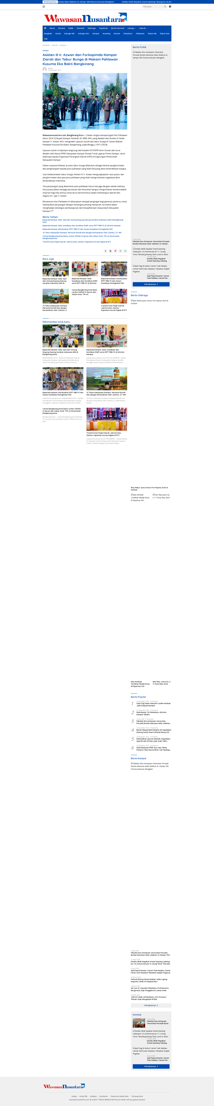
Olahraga (92, 28)
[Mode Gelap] (170, 6)
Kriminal (61, 28)
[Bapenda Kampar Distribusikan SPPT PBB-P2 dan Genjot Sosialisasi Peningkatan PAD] (114, 269)
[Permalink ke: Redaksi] (45, 69)
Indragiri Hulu (83, 33)
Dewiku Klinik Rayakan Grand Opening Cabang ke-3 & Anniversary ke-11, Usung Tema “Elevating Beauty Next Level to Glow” (133, 2)
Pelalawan (140, 33)
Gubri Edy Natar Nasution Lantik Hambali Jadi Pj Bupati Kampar (153, 704)
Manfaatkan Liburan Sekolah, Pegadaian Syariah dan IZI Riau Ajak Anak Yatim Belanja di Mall (153, 740)
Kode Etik (83, 1096)
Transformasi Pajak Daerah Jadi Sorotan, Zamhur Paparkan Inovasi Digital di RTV (77, 242)
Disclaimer (103, 1096)
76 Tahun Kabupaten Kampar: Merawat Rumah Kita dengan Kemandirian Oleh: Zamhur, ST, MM (82, 233)
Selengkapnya (150, 284)
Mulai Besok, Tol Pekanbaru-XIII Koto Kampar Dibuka (151, 713)
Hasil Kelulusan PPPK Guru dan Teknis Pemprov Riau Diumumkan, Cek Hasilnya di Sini (153, 749)
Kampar (96, 33)
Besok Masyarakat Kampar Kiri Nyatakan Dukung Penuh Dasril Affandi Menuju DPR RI (153, 731)
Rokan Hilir (152, 33)
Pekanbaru (128, 33)
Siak (46, 39)
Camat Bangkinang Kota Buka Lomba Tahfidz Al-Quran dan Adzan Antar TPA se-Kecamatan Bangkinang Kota (81, 237)
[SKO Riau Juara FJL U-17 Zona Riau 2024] (162, 586)
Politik (70, 28)
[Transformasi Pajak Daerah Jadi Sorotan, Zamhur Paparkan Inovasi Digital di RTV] (114, 296)
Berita (52, 28)
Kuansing (106, 33)
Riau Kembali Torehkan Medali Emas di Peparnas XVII (140, 684)
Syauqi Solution (139, 1100)
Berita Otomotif (117, 28)
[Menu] (44, 6)
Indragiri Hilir (69, 33)
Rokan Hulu (164, 33)
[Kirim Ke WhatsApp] (125, 251)
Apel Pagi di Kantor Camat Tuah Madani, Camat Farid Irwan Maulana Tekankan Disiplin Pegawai (158, 277)
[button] (165, 6)
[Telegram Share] (120, 251)
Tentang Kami (137, 1096)
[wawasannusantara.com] (86, 17)
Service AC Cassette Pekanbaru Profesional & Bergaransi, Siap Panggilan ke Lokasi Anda (150, 989)
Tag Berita (103, 28)
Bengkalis (48, 33)
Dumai (58, 33)
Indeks (74, 1096)
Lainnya (131, 28)
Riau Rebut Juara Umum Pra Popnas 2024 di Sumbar (149, 489)
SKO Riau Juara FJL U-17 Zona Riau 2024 (162, 683)
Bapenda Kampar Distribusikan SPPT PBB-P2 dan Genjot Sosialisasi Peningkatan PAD (78, 229)
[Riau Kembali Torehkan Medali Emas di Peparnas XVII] (140, 586)
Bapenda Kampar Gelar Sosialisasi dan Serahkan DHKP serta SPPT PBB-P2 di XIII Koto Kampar (82, 225)
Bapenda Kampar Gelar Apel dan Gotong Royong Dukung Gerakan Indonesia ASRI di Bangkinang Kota (83, 221)
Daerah (142, 28)
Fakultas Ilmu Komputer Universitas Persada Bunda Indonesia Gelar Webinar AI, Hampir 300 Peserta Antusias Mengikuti (151, 242)
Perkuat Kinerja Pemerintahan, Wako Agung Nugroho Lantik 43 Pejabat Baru (149, 980)
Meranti (117, 33)
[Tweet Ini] (110, 251)
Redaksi (50, 68)
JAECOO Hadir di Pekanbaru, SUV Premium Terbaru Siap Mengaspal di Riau (148, 998)
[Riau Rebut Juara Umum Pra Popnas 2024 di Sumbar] (151, 392)
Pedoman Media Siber (120, 1096)
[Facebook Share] (105, 251)
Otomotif (80, 28)
